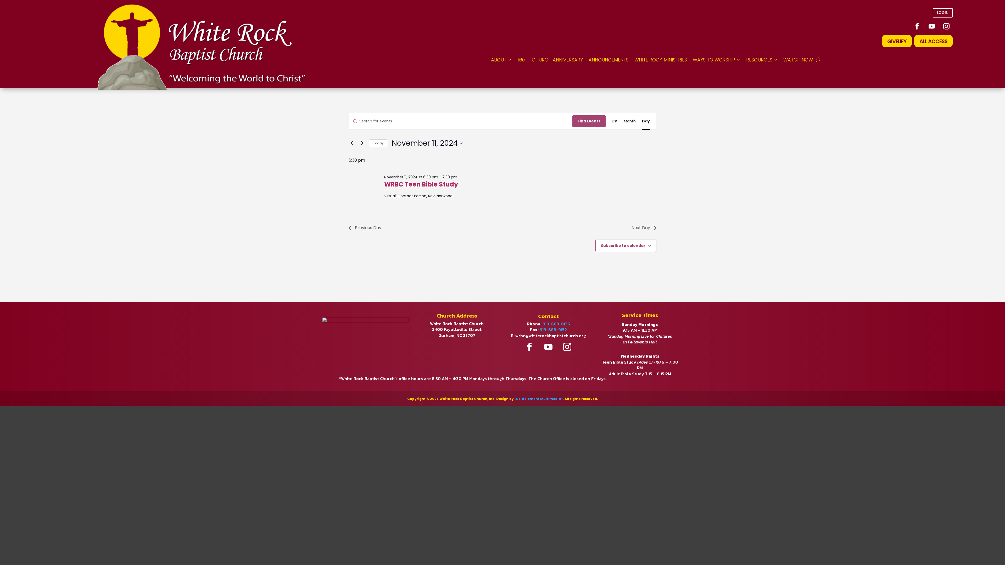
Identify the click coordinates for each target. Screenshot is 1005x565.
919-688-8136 (556, 324)
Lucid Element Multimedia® (539, 399)
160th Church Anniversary (550, 59)
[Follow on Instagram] (946, 26)
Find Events (589, 121)
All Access (933, 41)
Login (942, 12)
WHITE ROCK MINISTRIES (660, 59)
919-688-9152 (553, 329)
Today (378, 143)
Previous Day (368, 228)
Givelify (897, 41)
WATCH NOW (798, 59)
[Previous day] (352, 143)
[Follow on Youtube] (931, 26)
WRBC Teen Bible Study (421, 184)
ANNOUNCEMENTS (609, 59)
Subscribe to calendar (623, 245)
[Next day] (362, 143)
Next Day (641, 228)
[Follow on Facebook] (917, 26)
